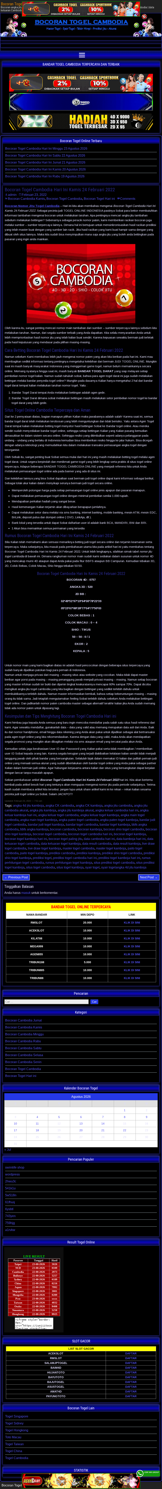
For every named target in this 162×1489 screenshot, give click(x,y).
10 (15, 1123)
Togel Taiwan (14, 1444)
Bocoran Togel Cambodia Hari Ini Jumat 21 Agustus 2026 (45, 162)
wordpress (12, 1174)
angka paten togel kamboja (119, 819)
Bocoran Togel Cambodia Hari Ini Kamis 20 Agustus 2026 (45, 169)
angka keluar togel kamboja (99, 815)
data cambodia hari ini (99, 839)
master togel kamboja (111, 848)
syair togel (92, 867)
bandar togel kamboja (115, 824)
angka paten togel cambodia (78, 819)
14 (103, 1123)
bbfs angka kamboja (34, 829)
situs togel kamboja (70, 867)
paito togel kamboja (34, 853)
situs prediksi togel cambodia (114, 862)
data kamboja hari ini (131, 839)
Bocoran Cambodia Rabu (23, 1041)
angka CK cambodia (59, 805)
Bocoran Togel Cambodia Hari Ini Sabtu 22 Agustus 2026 (45, 155)
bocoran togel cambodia (50, 834)
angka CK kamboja (89, 805)
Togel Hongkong (16, 1430)
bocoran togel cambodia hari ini (90, 834)
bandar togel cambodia (82, 824)
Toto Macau (13, 1437)
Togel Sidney (14, 1423)
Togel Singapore (16, 1416)
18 (37, 1130)
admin (12, 194)
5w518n (10, 1195)
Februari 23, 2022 (34, 194)
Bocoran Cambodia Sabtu (23, 1048)
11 (37, 1123)
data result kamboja (126, 843)
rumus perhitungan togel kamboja (68, 862)
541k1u (10, 1188)
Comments (127, 198)
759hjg (10, 1223)
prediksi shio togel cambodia (122, 853)
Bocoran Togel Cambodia (64, 198)
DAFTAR (131, 1353)
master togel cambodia (78, 848)
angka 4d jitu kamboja (28, 805)
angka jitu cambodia (118, 805)
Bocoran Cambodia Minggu (24, 1034)
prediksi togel (42, 858)
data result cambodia (96, 843)
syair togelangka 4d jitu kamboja (123, 867)
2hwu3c (10, 1181)
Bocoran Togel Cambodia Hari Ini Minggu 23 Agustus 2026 (46, 148)
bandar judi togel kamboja (46, 824)
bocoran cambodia (63, 829)
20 (81, 1130)
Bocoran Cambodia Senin (23, 1062)
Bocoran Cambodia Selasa (24, 1055)
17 (15, 1130)
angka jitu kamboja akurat (76, 810)
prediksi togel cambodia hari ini (75, 858)
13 (81, 1123)
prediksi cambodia (62, 853)
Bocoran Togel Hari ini (99, 198)
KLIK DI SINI (132, 922)
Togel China (13, 1451)
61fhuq (10, 1202)
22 (124, 1130)
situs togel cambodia (40, 867)
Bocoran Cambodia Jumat (23, 1020)
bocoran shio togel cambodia (124, 829)
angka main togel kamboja (38, 819)
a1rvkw (10, 1230)
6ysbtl (9, 1209)
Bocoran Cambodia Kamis (26, 198)
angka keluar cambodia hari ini (116, 810)
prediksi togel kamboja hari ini (119, 858)
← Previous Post (16, 877)
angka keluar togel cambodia (58, 815)
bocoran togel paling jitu (65, 839)
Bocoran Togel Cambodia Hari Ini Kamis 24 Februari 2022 (60, 189)
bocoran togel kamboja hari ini (26, 839)
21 (103, 1130)
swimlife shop (14, 1167)
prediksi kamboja (88, 853)
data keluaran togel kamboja (61, 843)
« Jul (7, 1149)
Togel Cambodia (16, 1458)
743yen (10, 1216)
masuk (26, 892)
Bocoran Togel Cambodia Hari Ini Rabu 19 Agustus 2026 (45, 176)
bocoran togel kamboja (130, 834)
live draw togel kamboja (44, 848)
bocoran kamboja (90, 829)
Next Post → (149, 877)
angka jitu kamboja (43, 810)
